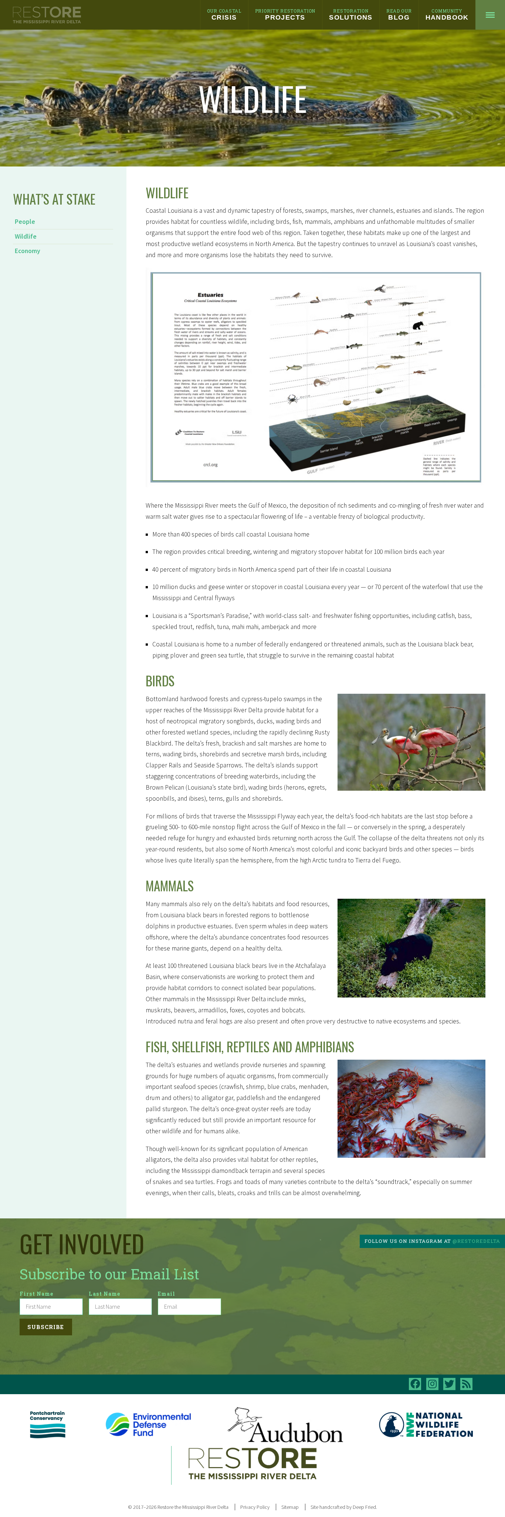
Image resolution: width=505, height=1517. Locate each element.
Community (447, 14)
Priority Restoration (285, 14)
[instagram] (432, 1384)
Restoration (351, 14)
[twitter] (449, 1384)
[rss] (466, 1384)
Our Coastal (224, 14)
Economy (27, 251)
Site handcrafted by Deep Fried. (344, 1507)
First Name (37, 1293)
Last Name (105, 1293)
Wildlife (26, 236)
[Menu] (490, 15)
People (25, 222)
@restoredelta (476, 1241)
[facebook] (415, 1384)
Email (166, 1293)
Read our (399, 14)
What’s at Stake (54, 198)
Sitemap (290, 1507)
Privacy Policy (255, 1507)
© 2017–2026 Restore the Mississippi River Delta (178, 1507)
